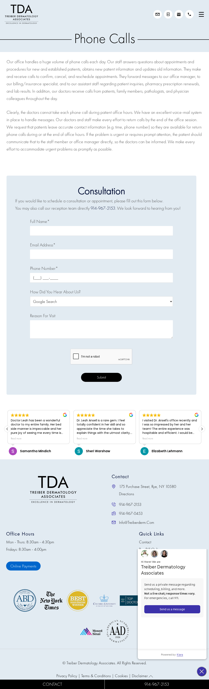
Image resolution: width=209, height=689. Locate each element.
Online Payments (23, 566)
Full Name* (40, 221)
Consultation (157, 14)
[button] (202, 429)
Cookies (121, 675)
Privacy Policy (66, 675)
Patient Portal (168, 14)
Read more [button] (16, 438)
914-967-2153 (189, 14)
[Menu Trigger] (201, 14)
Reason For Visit (42, 316)
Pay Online (179, 14)
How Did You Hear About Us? (55, 292)
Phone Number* (44, 268)
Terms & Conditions (96, 675)
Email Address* (43, 245)
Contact (52, 684)
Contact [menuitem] (145, 542)
